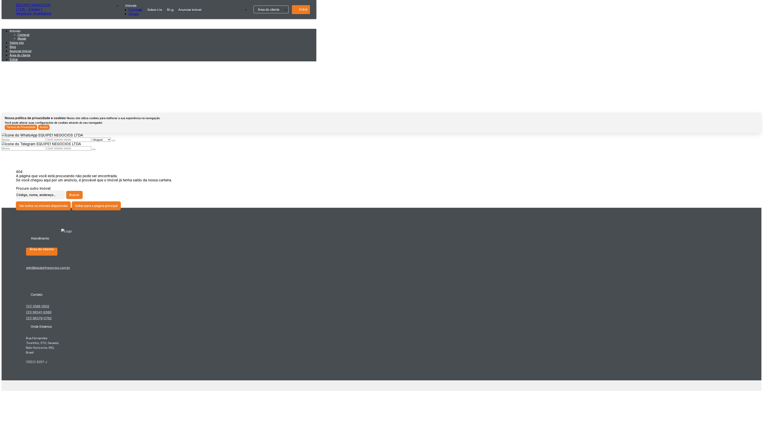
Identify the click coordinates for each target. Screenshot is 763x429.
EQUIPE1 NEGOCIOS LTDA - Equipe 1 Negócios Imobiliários (33, 9)
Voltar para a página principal (96, 206)
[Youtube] (49, 285)
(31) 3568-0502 (37, 306)
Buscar (74, 195)
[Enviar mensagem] (113, 140)
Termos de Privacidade (21, 127)
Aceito (44, 127)
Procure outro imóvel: (33, 188)
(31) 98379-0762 (39, 318)
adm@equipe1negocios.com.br (48, 268)
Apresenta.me (27, 386)
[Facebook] (49, 282)
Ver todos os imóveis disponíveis (43, 206)
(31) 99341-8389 (38, 312)
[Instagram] (49, 288)
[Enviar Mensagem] (93, 149)
